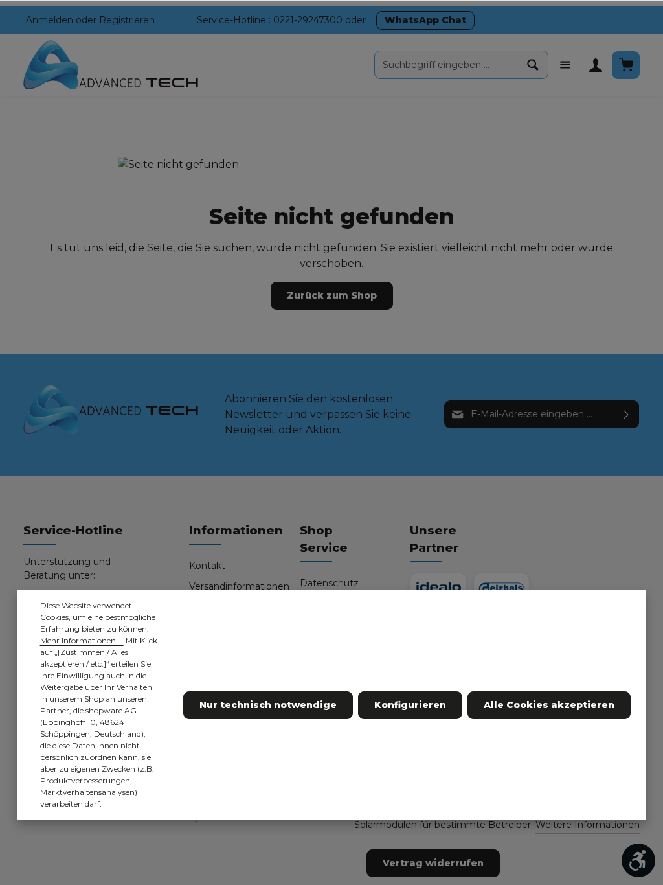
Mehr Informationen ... (82, 640)
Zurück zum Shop (332, 295)
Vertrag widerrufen (433, 863)
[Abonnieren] (626, 414)
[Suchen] (533, 65)
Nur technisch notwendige (268, 705)
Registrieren (127, 20)
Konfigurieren (410, 705)
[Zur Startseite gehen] (111, 65)
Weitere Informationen (587, 825)
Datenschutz (329, 583)
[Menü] (565, 65)
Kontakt (207, 565)
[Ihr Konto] (595, 65)
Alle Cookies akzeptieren (549, 705)
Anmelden (49, 20)
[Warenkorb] (626, 65)
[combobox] (446, 65)
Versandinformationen (239, 586)
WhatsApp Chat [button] (425, 20)
